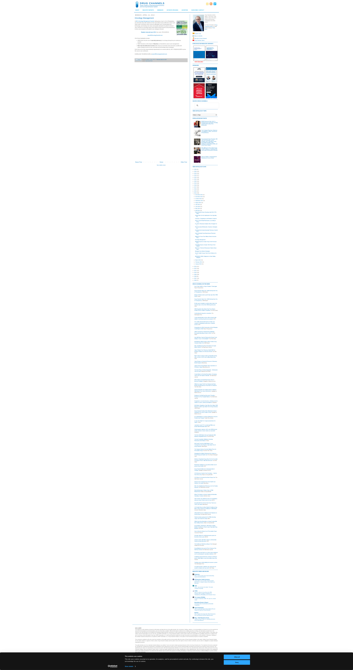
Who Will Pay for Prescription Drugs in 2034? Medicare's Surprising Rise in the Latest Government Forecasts (209, 149)
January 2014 (198, 264)
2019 (195, 183)
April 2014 (197, 210)
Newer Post (138, 162)
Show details (129, 666)
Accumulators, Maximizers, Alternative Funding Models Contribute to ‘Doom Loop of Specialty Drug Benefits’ (205, 527)
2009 (195, 274)
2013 (195, 266)
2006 (195, 280)
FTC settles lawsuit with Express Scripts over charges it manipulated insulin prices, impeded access (204, 323)
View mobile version (161, 165)
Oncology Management (200, 239)
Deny (237, 662)
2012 (195, 268)
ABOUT (137, 10)
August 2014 (198, 202)
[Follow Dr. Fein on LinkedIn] (193, 36)
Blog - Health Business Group (202, 617)
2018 (195, 185)
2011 (195, 270)
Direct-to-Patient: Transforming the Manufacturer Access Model (209, 157)
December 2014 (199, 194)
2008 (195, 276)
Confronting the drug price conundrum (202, 313)
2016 (195, 189)
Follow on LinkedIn (198, 36)
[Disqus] (161, 89)
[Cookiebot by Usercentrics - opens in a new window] (113, 666)
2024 (195, 173)
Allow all (237, 657)
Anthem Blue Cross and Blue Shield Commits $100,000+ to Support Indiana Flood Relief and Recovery (205, 582)
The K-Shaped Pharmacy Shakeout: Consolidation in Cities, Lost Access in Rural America (209, 131)
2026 (195, 169)
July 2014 (197, 204)
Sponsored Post (149, 60)
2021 (195, 179)
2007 (195, 278)
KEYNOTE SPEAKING (172, 10)
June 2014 (197, 206)
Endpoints (197, 574)
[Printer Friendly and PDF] (138, 60)
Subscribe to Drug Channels (200, 38)
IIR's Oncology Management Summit (145, 21)
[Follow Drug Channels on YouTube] (194, 40)
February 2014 (198, 262)
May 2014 (197, 208)
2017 (195, 187)
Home (161, 162)
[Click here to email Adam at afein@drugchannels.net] (193, 33)
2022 (195, 177)
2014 (195, 193)
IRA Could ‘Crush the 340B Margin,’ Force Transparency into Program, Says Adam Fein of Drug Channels (205, 445)
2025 (195, 171)
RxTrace (196, 612)
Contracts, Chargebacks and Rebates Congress (206, 218)
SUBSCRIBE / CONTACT (197, 10)
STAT (196, 585)
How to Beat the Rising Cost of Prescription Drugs (205, 531)
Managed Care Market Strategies (202, 251)
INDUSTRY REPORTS (148, 10)
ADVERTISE (185, 10)
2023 (195, 175)
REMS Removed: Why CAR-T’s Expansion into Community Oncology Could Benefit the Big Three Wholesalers (209, 123)
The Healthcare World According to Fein (203, 544)
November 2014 (199, 196)
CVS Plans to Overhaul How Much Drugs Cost (204, 477)
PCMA (196, 590)
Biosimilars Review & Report (201, 602)
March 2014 (198, 260)
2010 (195, 272)
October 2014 (198, 198)
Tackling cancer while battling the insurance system (205, 562)
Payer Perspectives (199, 607)
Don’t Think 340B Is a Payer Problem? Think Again (205, 286)
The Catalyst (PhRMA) (200, 597)
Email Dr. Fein (198, 33)
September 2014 (199, 200)
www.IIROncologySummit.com (155, 35)
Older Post (184, 162)
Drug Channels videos (200, 40)
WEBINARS (160, 10)
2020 (195, 181)
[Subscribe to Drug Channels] (193, 38)
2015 (195, 191)
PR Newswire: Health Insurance (202, 579)
